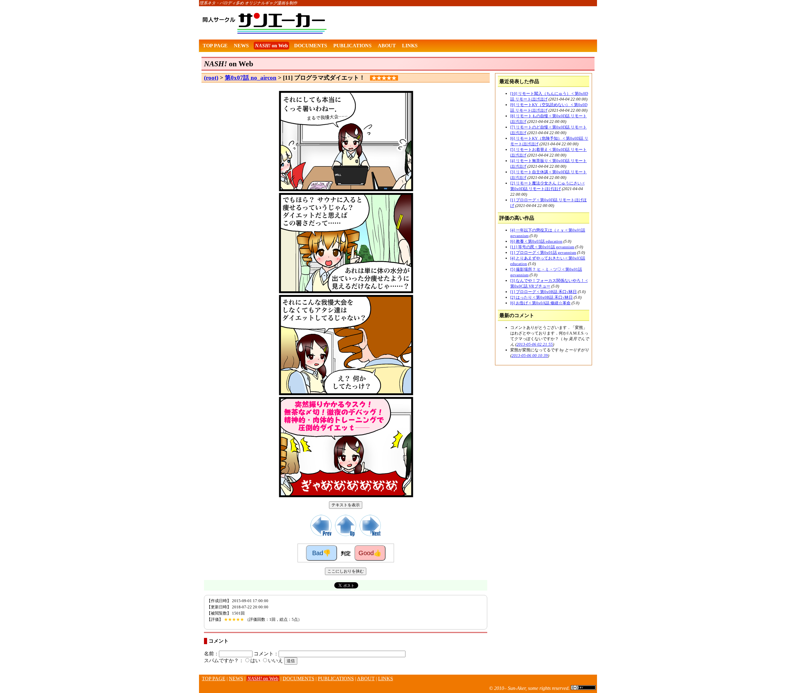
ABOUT (387, 45)
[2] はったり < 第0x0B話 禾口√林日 (541, 297)
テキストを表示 (345, 505)
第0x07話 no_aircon (250, 77)
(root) (211, 77)
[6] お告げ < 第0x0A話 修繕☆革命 (540, 303)
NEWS (241, 45)
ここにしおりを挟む (345, 571)
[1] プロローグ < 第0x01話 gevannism (543, 252)
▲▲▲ (193, 682)
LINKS (410, 45)
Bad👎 (321, 553)
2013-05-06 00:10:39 (529, 355)
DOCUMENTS (310, 45)
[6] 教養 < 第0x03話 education (536, 241)
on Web (271, 45)
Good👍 (370, 553)
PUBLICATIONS (352, 45)
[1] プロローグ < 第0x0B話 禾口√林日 (543, 291)
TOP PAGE (215, 45)
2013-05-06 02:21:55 (534, 344)
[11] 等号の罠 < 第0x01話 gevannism (542, 247)
